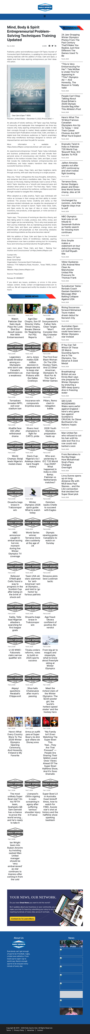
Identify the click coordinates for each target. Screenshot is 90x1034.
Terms (8, 1030)
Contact (40, 1030)
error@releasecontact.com (43, 285)
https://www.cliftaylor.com (42, 250)
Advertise (30, 1030)
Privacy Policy (19, 1030)
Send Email (16, 260)
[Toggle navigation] (45, 17)
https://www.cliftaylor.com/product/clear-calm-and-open (29, 147)
